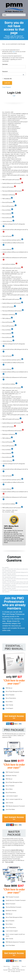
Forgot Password (6, 87)
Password (5, 71)
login (14, 51)
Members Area (15, 968)
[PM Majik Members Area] (14, 7)
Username (5, 64)
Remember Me (8, 78)
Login (14, 95)
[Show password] (23, 74)
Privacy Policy (16, 966)
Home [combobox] (4, 15)
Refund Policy (7, 966)
